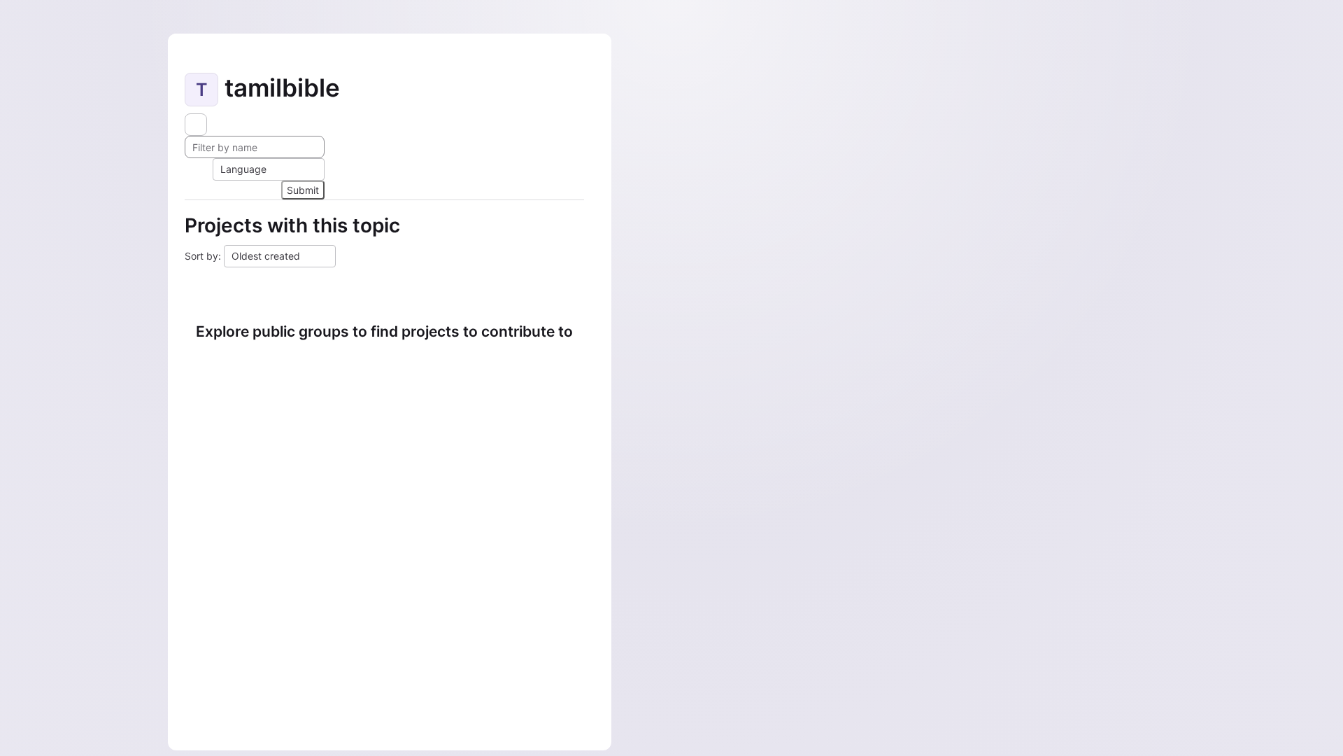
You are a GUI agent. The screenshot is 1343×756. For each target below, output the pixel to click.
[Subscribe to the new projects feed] (196, 124)
